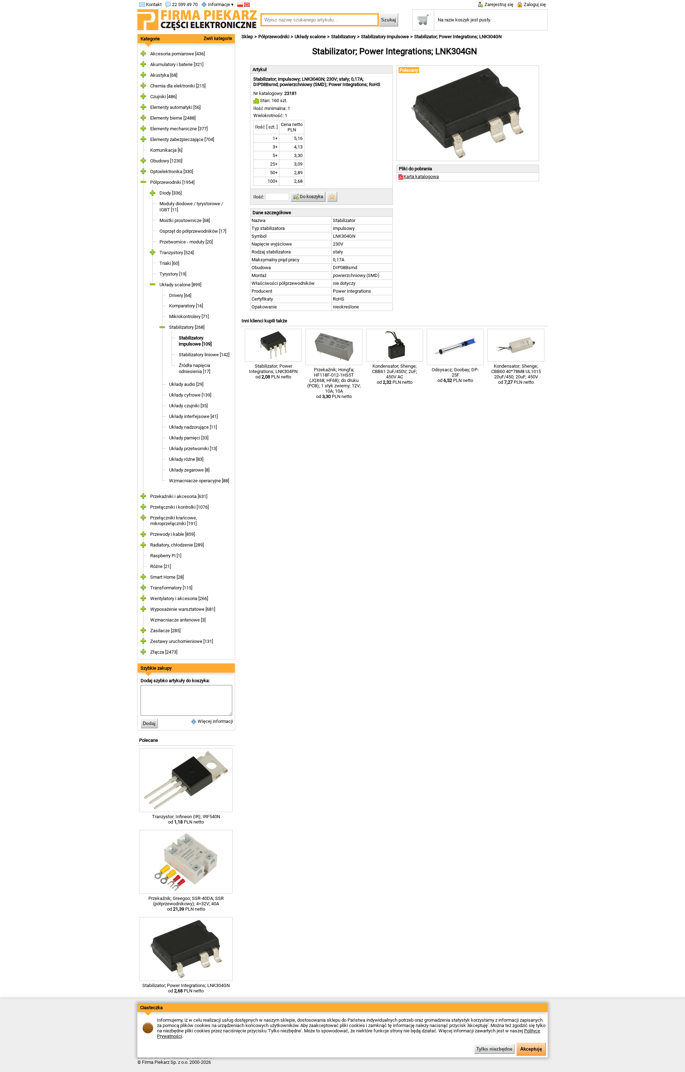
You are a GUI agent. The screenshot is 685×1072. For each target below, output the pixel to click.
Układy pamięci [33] (188, 438)
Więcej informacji (215, 721)
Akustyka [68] (163, 75)
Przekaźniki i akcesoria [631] (178, 496)
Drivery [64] (180, 295)
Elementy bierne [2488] (173, 118)
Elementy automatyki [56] (175, 107)
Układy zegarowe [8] (189, 470)
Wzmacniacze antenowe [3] (178, 620)
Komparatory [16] (186, 305)
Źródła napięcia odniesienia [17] (194, 368)
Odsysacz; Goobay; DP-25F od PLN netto (455, 375)
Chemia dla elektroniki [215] (178, 86)
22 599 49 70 (184, 4)
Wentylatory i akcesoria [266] (179, 598)
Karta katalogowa (421, 176)
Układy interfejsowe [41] (193, 416)
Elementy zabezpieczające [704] (182, 139)
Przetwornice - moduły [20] (186, 242)
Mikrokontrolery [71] (189, 316)
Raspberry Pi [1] (165, 555)
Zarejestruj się (498, 4)
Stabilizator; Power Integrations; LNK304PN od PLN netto (273, 371)
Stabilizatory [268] (186, 327)
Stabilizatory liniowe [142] (204, 354)
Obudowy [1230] (166, 160)
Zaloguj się (534, 4)
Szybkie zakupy (156, 668)
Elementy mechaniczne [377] (179, 128)
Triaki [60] (169, 263)
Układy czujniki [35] (188, 405)
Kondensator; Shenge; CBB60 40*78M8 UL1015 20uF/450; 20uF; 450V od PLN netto (516, 374)
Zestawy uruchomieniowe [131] (181, 641)
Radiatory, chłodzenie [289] (177, 545)
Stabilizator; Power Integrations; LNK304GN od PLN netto (186, 988)
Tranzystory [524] (176, 252)
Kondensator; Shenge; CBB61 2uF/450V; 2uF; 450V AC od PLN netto (394, 374)
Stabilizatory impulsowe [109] (195, 341)
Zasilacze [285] (165, 630)
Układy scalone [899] (180, 284)
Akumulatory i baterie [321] (176, 64)
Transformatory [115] (171, 587)
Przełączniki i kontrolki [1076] (179, 507)
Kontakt (153, 4)
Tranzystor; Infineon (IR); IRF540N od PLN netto (186, 819)
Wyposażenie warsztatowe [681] (182, 609)
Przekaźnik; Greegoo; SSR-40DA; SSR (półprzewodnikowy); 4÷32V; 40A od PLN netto (186, 904)
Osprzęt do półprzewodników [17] (192, 231)
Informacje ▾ (220, 4)
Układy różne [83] (186, 459)
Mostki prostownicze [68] (184, 220)
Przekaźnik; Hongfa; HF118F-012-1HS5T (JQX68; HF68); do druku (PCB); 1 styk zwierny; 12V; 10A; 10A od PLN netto (334, 383)
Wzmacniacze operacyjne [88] (199, 480)
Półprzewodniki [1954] (172, 182)
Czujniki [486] (163, 96)
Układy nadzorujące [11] (193, 427)
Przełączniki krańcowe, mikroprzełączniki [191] (173, 521)
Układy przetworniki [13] (193, 448)
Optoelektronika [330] (171, 171)
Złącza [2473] (163, 652)
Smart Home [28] (167, 577)
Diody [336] (170, 193)
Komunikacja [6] (166, 150)
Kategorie (150, 38)
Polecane (148, 740)
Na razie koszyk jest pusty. (464, 19)
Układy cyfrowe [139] (190, 395)
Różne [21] (160, 566)
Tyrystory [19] (172, 274)
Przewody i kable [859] (172, 534)
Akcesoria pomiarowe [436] (177, 53)
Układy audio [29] (186, 384)
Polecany (409, 70)
